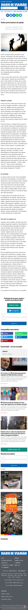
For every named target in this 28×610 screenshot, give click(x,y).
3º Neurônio (5, 567)
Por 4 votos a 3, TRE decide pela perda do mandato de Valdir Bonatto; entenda (13, 374)
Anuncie (17, 558)
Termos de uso (19, 560)
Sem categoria (8, 11)
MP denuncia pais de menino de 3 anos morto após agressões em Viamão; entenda (14, 403)
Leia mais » (4, 383)
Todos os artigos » (8, 354)
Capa (2, 11)
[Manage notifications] (24, 607)
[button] (26, 8)
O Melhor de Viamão (7, 565)
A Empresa (17, 562)
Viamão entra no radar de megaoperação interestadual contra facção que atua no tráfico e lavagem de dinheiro (13, 433)
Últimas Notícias (6, 560)
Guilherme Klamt (6, 599)
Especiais (4, 562)
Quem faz (17, 565)
